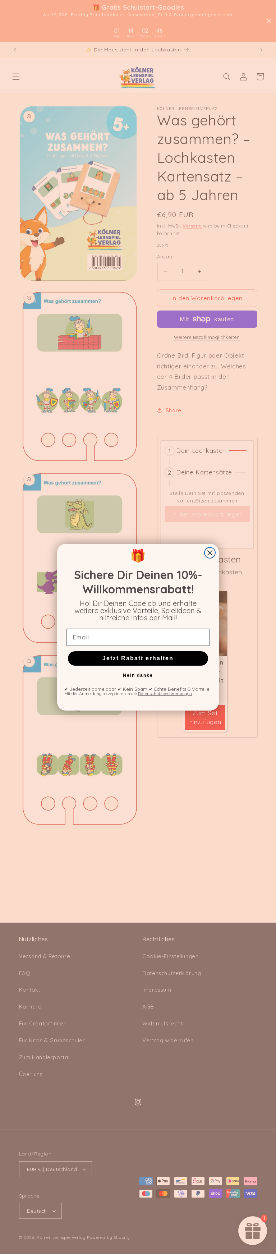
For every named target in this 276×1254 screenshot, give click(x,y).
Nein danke (138, 675)
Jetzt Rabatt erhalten (138, 658)
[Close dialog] (209, 552)
